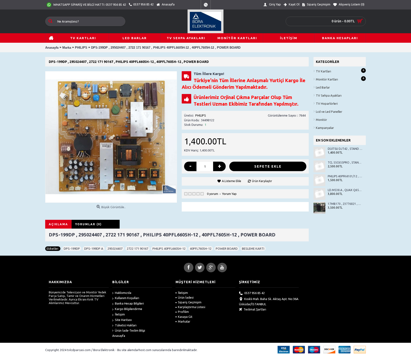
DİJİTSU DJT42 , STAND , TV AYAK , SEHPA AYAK (345, 148)
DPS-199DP (72, 248)
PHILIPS (200, 115)
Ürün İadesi (186, 297)
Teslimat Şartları (255, 309)
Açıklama (58, 224)
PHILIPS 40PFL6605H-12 (169, 248)
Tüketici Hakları (126, 325)
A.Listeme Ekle (231, 181)
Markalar (184, 321)
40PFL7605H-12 (200, 248)
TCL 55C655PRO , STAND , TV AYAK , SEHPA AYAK (345, 162)
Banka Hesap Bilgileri (129, 303)
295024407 (115, 248)
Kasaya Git (185, 316)
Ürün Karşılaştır (262, 181)
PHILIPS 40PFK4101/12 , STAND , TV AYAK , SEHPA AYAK (345, 176)
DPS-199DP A (93, 248)
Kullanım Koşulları (127, 298)
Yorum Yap (229, 193)
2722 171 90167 (137, 248)
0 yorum (212, 193)
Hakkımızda (123, 292)
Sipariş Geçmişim (189, 302)
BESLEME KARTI (253, 248)
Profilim (183, 311)
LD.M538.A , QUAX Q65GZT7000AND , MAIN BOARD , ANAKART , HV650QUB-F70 (345, 190)
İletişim (120, 314)
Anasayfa (118, 335)
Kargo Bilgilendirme (128, 308)
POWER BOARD (227, 248)
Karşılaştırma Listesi (191, 307)
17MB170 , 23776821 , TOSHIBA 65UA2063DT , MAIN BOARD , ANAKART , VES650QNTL (345, 203)
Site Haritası (123, 319)
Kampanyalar (325, 127)
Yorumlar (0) (88, 224)
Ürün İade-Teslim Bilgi (130, 330)
